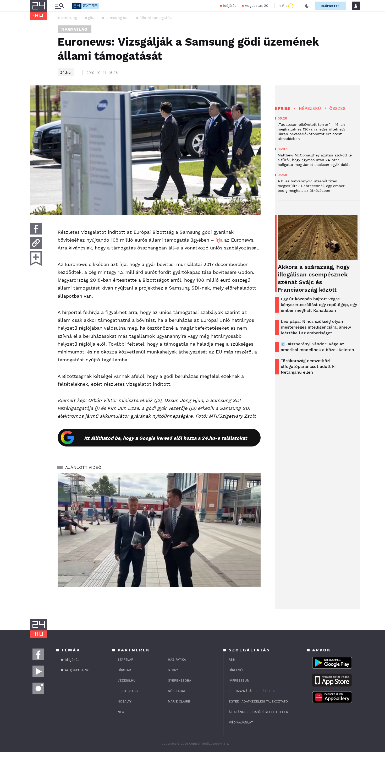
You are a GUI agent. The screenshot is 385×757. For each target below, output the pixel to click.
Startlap (125, 659)
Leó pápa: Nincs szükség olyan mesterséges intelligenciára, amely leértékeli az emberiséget (316, 327)
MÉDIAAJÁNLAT (241, 722)
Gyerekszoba (179, 680)
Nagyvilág (74, 29)
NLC (121, 712)
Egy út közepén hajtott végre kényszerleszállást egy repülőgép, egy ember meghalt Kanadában (319, 304)
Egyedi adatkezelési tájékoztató (258, 701)
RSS (232, 659)
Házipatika (177, 659)
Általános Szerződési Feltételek (258, 712)
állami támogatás (156, 17)
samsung (69, 17)
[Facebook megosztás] (36, 229)
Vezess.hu (127, 680)
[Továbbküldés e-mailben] (36, 243)
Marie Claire (179, 701)
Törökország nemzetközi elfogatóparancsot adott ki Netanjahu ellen (308, 366)
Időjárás (229, 6)
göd (91, 17)
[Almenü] (59, 6)
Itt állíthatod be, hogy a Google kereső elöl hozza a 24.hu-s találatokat (165, 438)
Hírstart (125, 670)
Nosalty (124, 701)
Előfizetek (330, 5)
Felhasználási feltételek (252, 691)
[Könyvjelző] (36, 258)
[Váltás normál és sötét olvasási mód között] (307, 6)
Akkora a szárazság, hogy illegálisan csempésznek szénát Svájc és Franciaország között (313, 278)
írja (219, 240)
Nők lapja (176, 691)
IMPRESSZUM (239, 680)
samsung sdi (117, 17)
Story (173, 670)
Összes (337, 108)
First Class (128, 691)
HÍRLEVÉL (236, 670)
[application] (159, 530)
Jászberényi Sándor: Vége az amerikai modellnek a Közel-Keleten (317, 346)
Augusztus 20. (257, 6)
